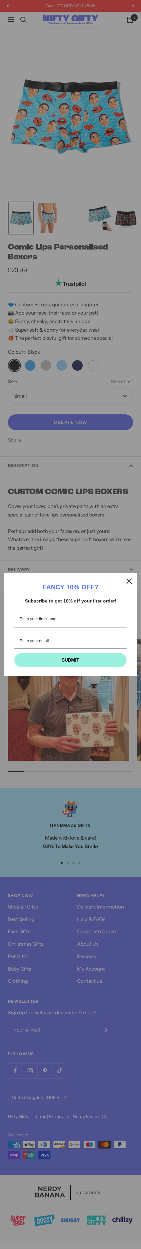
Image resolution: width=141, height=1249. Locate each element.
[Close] (129, 581)
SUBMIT (70, 660)
